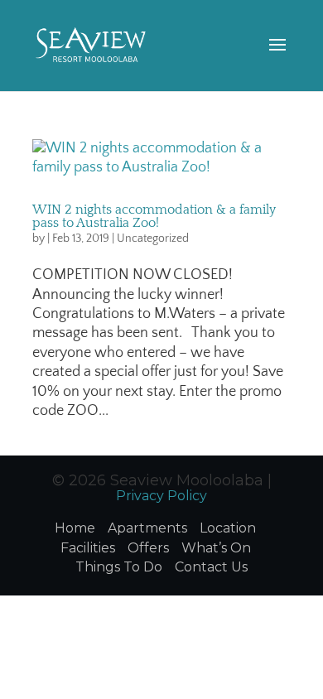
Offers (148, 548)
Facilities (87, 548)
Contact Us (211, 567)
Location (228, 528)
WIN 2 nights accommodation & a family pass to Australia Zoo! (154, 216)
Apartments (147, 528)
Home (75, 528)
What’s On (216, 548)
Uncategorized (153, 238)
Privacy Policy (161, 496)
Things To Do (118, 567)
